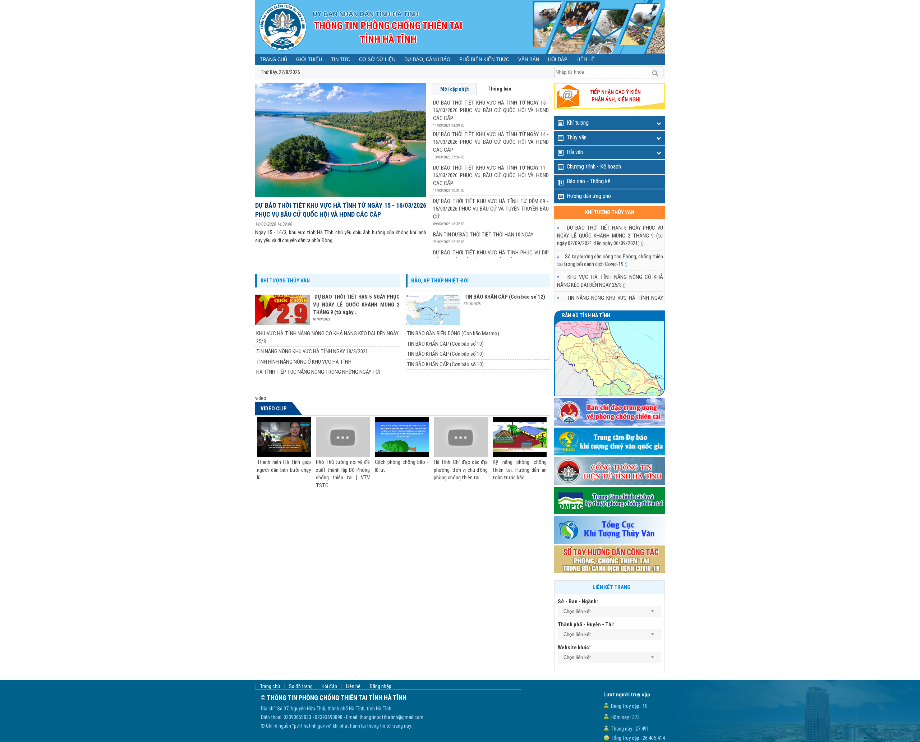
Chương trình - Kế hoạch (594, 166)
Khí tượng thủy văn (285, 280)
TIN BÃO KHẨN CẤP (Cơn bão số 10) (445, 344)
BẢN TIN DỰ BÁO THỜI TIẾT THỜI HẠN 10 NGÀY (483, 234)
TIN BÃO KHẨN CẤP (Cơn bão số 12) (504, 297)
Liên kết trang (611, 587)
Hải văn (575, 152)
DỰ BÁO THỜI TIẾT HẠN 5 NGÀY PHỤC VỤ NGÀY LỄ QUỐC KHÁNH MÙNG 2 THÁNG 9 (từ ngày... (356, 304)
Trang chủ (270, 686)
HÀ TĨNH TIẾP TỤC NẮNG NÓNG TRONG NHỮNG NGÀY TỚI (318, 372)
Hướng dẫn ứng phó (589, 196)
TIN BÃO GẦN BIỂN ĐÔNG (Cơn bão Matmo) (453, 333)
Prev (271, 258)
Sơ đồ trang (301, 686)
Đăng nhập (380, 686)
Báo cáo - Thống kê (589, 181)
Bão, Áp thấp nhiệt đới (440, 280)
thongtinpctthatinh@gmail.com (391, 717)
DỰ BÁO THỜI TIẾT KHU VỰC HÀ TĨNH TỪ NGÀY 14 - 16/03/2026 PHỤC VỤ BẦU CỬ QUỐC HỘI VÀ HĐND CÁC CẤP (491, 142)
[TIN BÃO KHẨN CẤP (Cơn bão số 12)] (435, 310)
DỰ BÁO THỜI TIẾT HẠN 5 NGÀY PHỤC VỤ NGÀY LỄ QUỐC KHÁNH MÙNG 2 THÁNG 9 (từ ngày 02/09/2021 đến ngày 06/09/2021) (610, 235)
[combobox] (609, 612)
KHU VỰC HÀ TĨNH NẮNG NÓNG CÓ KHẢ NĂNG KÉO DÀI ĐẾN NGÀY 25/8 (327, 337)
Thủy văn (576, 137)
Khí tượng (578, 122)
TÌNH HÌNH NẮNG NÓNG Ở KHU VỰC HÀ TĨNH (303, 362)
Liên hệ (353, 686)
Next (533, 258)
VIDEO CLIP (274, 408)
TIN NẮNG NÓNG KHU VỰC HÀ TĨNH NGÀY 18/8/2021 (312, 351)
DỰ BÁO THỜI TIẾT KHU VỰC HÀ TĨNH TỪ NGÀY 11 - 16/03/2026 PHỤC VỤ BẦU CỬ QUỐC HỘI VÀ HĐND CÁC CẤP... (491, 175)
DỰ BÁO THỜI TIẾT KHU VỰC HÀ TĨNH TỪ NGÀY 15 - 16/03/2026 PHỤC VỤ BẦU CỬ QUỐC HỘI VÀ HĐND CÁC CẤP (340, 210)
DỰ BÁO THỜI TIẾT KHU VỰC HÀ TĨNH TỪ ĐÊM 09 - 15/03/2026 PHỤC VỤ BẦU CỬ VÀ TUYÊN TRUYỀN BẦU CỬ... (491, 209)
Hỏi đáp (329, 686)
